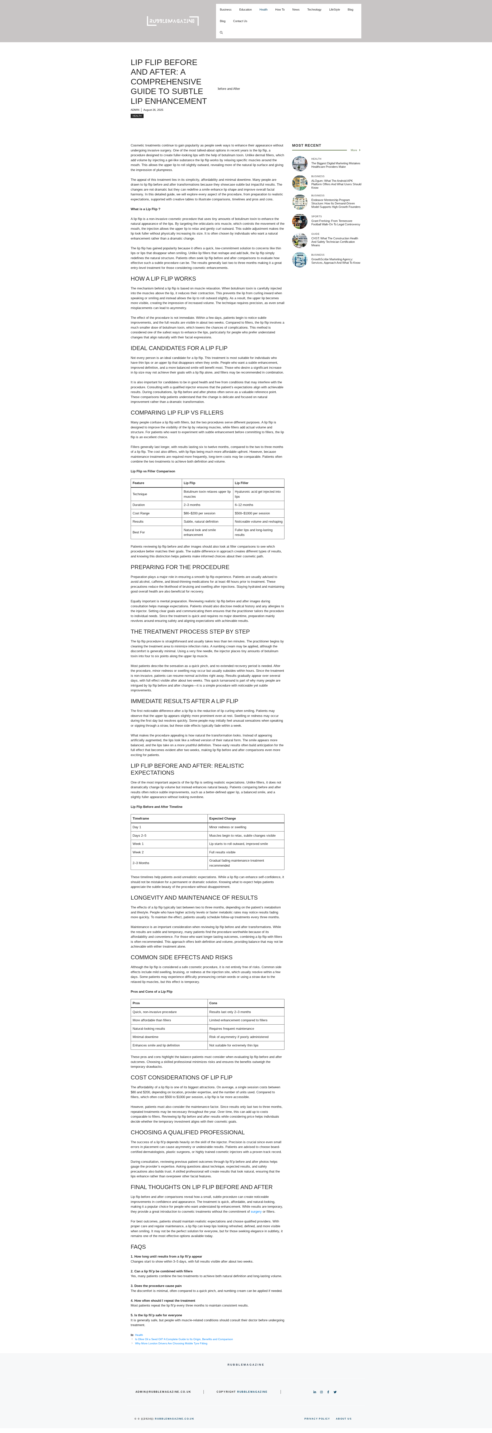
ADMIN (135, 109)
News (296, 9)
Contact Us (240, 21)
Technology (314, 9)
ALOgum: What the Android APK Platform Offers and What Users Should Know (336, 184)
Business (226, 9)
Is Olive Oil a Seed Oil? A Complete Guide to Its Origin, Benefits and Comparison (184, 1339)
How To (280, 9)
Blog (350, 9)
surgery (256, 1211)
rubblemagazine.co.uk (174, 1418)
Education (245, 9)
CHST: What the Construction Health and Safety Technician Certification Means (334, 242)
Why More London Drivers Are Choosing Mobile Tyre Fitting (171, 1343)
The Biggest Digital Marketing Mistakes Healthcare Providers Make (335, 165)
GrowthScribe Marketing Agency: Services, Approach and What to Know (335, 261)
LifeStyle (334, 9)
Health (263, 9)
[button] (221, 32)
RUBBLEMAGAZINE (252, 1391)
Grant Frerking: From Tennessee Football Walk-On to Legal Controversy (335, 222)
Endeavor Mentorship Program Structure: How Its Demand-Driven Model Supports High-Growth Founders (336, 203)
